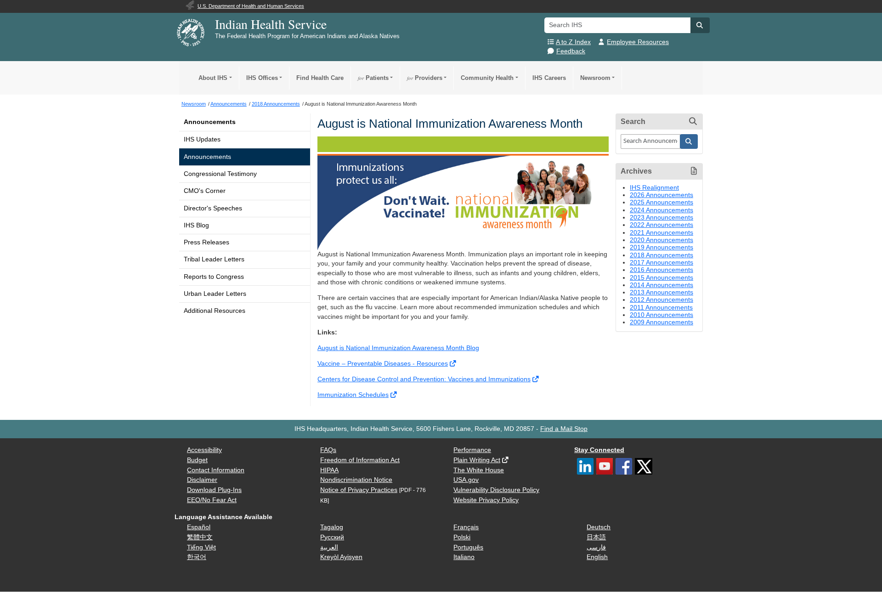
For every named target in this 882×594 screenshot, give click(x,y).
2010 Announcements (661, 314)
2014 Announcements (661, 285)
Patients (373, 77)
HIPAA (329, 470)
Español (198, 527)
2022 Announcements (661, 224)
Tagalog (331, 527)
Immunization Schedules (353, 394)
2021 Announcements (661, 232)
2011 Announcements (661, 307)
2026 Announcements (661, 195)
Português (468, 547)
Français (466, 527)
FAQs (328, 450)
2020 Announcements (661, 240)
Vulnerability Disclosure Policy (496, 490)
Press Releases (206, 242)
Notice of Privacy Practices (358, 490)
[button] (700, 25)
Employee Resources (638, 42)
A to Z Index (573, 42)
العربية (329, 547)
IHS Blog (196, 225)
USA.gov (466, 479)
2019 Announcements (661, 247)
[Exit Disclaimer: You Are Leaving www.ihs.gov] (454, 363)
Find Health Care (320, 77)
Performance (472, 450)
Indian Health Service (271, 24)
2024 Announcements (661, 210)
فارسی (596, 547)
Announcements (210, 122)
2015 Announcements (661, 277)
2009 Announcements (661, 322)
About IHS (212, 77)
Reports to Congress (214, 276)
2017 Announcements (661, 262)
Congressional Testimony (220, 173)
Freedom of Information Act (360, 460)
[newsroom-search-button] (689, 141)
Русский (332, 537)
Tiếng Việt (201, 547)
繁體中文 (200, 537)
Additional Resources (214, 310)
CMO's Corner (205, 190)
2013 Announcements (661, 292)
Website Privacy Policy (486, 500)
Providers (424, 77)
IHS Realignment (654, 187)
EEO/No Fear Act (212, 500)
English (597, 557)
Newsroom (595, 77)
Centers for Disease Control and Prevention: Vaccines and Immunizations (424, 379)
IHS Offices (262, 77)
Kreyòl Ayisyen (341, 557)
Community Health (487, 77)
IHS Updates (202, 139)
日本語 (596, 537)
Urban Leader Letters (215, 293)
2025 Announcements (661, 202)
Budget (197, 460)
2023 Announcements (661, 217)
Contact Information (215, 470)
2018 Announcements (661, 255)
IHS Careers (549, 77)
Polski (461, 537)
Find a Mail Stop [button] (564, 428)
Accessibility (204, 450)
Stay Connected (599, 450)
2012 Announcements (661, 299)
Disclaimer (202, 479)
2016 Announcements (661, 269)
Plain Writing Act (476, 460)
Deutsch (599, 527)
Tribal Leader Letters (214, 259)
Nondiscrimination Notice (356, 479)
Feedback (570, 51)
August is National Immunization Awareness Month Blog (398, 348)
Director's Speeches (213, 208)
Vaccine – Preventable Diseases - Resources (382, 363)
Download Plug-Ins (214, 490)
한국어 (196, 557)
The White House (478, 470)
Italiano (464, 557)
